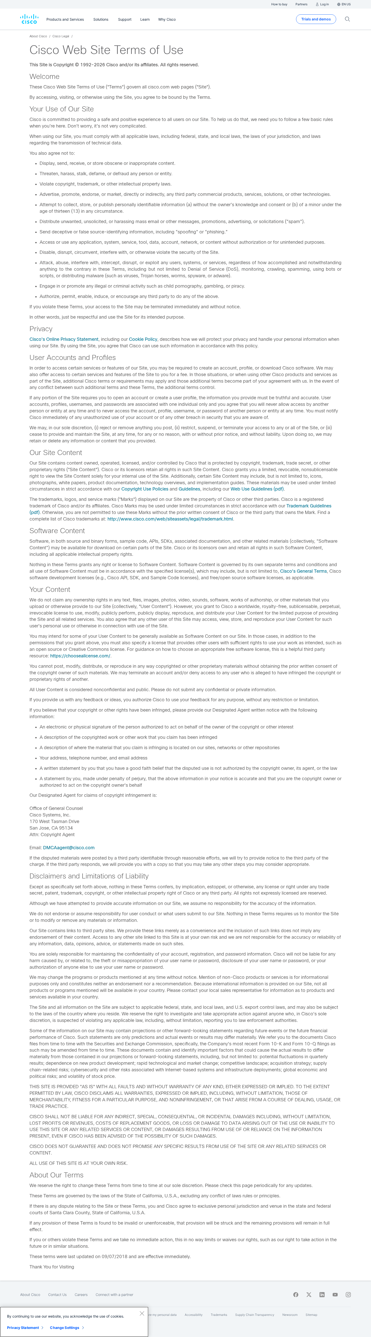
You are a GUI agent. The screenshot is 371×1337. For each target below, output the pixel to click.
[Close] (141, 1313)
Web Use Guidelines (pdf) (257, 489)
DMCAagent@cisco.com (69, 847)
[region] (74, 1322)
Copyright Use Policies (144, 489)
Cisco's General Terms (303, 571)
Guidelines (189, 489)
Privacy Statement (23, 1327)
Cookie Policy (143, 339)
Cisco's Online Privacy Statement (64, 339)
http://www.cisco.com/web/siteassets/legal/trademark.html (170, 519)
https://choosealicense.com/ (80, 655)
